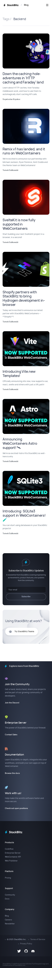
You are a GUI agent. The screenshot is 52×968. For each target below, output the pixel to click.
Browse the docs (12, 773)
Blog (26, 5)
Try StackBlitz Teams (24, 632)
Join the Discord (12, 703)
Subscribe (26, 597)
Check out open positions (16, 808)
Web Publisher (11, 861)
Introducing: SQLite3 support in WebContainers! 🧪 (24, 516)
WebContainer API (13, 857)
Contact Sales (11, 735)
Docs (7, 899)
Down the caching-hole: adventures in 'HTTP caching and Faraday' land (23, 78)
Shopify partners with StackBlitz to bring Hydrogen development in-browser (24, 299)
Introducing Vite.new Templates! (19, 374)
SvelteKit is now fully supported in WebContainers (19, 224)
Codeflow (9, 849)
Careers (8, 920)
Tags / (7, 19)
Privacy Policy (26, 944)
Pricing (8, 878)
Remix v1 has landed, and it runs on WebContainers (24, 151)
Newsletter (10, 924)
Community (10, 895)
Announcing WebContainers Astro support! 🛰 (20, 444)
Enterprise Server (13, 853)
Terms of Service (37, 939)
